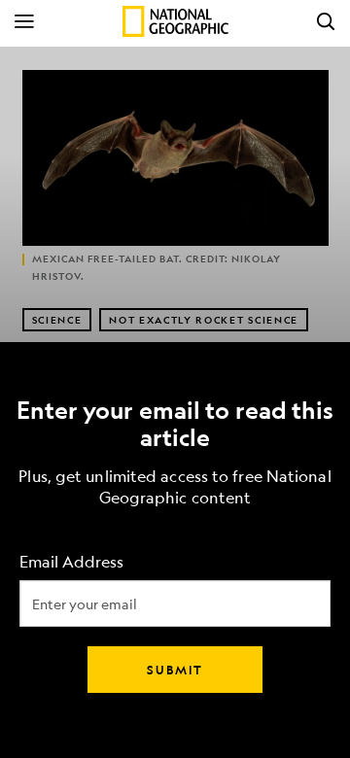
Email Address (71, 562)
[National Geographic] (175, 21)
